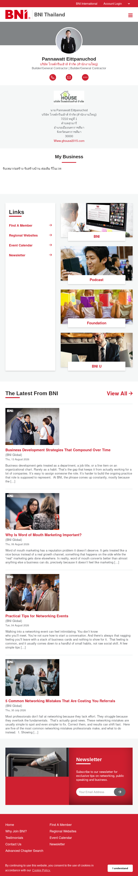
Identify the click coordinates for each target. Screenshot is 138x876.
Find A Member (20, 225)
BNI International (86, 3)
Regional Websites (23, 235)
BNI (97, 236)
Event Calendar (21, 245)
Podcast (97, 279)
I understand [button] (120, 868)
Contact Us (13, 844)
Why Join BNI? (16, 831)
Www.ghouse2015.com (69, 140)
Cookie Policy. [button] (41, 870)
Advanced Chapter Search (24, 850)
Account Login (113, 3)
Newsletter (17, 255)
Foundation (96, 322)
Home (9, 824)
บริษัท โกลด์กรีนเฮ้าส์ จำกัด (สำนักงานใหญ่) (69, 64)
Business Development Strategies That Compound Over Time (58, 449)
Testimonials (14, 837)
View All (118, 393)
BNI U (97, 366)
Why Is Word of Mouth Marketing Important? (43, 534)
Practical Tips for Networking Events (36, 615)
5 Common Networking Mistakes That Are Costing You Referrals (60, 700)
